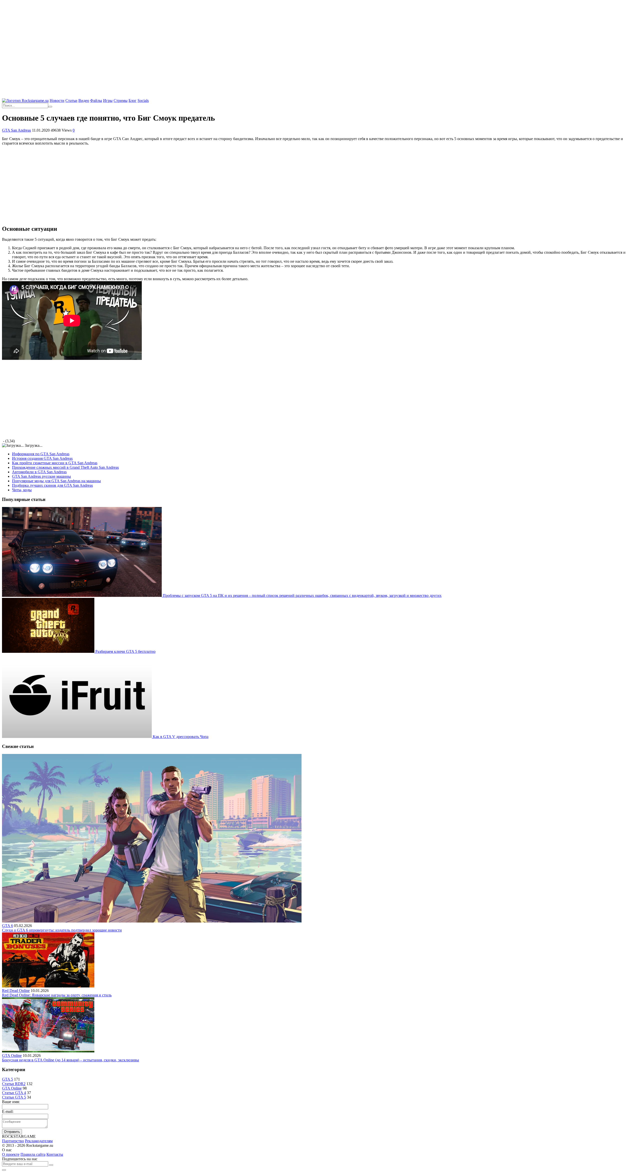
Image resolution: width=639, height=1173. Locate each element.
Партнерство (13, 1141)
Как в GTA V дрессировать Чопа (180, 736)
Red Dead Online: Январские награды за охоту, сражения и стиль (57, 995)
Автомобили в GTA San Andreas (39, 472)
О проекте (10, 1154)
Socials (143, 100)
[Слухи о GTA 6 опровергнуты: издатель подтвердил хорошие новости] (152, 921)
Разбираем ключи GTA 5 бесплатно (125, 651)
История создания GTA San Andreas (42, 458)
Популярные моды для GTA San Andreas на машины (56, 481)
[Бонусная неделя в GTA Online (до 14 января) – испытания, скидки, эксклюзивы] (48, 1051)
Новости (57, 100)
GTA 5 (7, 1079)
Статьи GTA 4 (14, 1093)
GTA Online (12, 1055)
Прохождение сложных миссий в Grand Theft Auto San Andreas (65, 467)
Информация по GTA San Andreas (40, 454)
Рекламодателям (39, 1141)
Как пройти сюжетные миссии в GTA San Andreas (54, 463)
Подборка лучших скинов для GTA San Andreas (52, 485)
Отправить (12, 1132)
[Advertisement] (319, 37)
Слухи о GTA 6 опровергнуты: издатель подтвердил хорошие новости (62, 930)
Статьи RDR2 (13, 1084)
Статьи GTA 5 (14, 1097)
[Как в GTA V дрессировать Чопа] (77, 736)
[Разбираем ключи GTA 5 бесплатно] (48, 651)
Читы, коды (22, 490)
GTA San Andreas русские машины (41, 476)
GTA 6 (7, 926)
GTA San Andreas (16, 130)
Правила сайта (32, 1154)
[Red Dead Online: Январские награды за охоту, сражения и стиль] (48, 986)
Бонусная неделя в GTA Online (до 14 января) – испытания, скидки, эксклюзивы (70, 1060)
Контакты (54, 1154)
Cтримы (121, 100)
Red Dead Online (16, 990)
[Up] (4, 1170)
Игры (108, 100)
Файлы (96, 100)
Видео (83, 100)
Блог (133, 100)
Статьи (71, 100)
